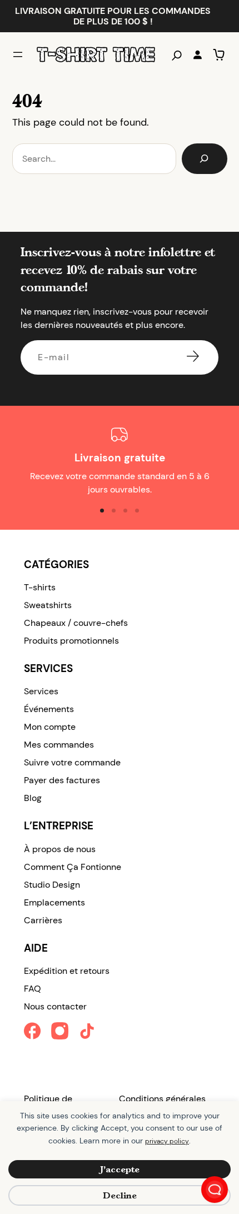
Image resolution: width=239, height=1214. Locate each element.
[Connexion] (197, 54)
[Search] (204, 158)
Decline (120, 1195)
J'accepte (120, 1169)
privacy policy (167, 1141)
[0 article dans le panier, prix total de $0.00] (218, 54)
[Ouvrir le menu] (17, 54)
